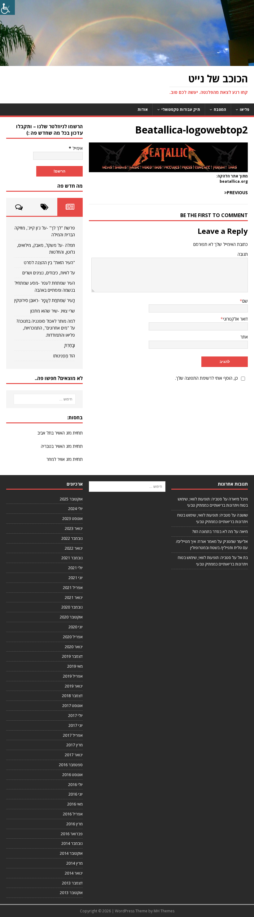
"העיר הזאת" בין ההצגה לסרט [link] (49, 262)
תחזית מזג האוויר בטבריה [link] (62, 446)
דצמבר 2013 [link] (72, 883)
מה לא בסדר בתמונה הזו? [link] (212, 531)
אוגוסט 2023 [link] (72, 518)
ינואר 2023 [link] (74, 528)
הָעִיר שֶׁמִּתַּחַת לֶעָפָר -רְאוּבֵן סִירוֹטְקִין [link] (44, 300)
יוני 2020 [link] (75, 627)
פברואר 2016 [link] (72, 833)
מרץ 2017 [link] (74, 745)
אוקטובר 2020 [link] (71, 617)
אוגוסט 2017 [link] (72, 705)
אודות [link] (143, 109)
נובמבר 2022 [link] (72, 538)
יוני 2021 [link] (75, 577)
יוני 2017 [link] (75, 725)
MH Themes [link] (164, 911)
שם (245, 301)
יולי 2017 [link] (75, 715)
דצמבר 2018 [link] (72, 695)
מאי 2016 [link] (75, 804)
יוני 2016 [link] (75, 794)
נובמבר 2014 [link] (72, 843)
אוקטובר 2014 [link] (71, 853)
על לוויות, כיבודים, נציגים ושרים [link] (48, 273)
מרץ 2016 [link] (74, 824)
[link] (7, 7)
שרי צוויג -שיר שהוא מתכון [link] (52, 311)
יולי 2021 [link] (75, 567)
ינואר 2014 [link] (74, 873)
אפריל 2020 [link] (73, 637)
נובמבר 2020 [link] (72, 607)
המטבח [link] (220, 109)
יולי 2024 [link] (75, 508)
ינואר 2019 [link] (74, 686)
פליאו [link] (244, 109)
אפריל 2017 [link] (73, 735)
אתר (244, 337)
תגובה (243, 254)
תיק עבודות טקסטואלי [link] (180, 109)
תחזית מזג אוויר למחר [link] (64, 459)
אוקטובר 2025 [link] (71, 499)
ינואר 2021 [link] (74, 597)
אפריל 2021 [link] (73, 587)
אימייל (76, 148)
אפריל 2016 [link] (73, 814)
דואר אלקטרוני (235, 319)
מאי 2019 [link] (75, 666)
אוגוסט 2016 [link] (72, 774)
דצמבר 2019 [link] (72, 656)
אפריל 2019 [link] (73, 676)
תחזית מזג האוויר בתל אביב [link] (60, 433)
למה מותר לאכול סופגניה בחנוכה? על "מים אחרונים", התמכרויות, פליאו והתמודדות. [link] (45, 328)
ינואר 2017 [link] (74, 755)
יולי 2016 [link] (75, 784)
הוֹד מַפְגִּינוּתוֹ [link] (64, 356)
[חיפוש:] (44, 399)
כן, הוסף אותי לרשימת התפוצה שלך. (206, 378)
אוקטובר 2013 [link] (71, 892)
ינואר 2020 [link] (74, 646)
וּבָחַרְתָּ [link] (69, 345)
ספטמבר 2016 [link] (71, 764)
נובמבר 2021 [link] (72, 558)
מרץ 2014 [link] (74, 863)
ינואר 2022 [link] (74, 548)
